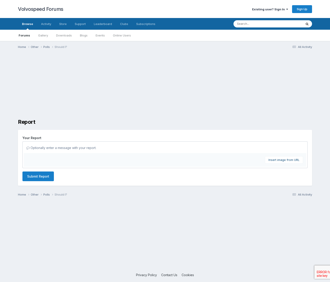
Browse (27, 24)
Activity (46, 24)
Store (63, 24)
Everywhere (288, 23)
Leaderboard (103, 24)
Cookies (188, 275)
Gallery (43, 35)
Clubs (124, 24)
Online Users (122, 35)
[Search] (307, 23)
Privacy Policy (146, 275)
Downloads (64, 35)
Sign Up (302, 9)
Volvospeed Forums (40, 9)
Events (100, 35)
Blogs (84, 35)
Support (80, 24)
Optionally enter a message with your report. (63, 148)
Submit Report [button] (38, 176)
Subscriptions (145, 24)
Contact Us (169, 275)
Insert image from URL (283, 160)
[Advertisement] (165, 87)
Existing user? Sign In (269, 9)
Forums (24, 35)
